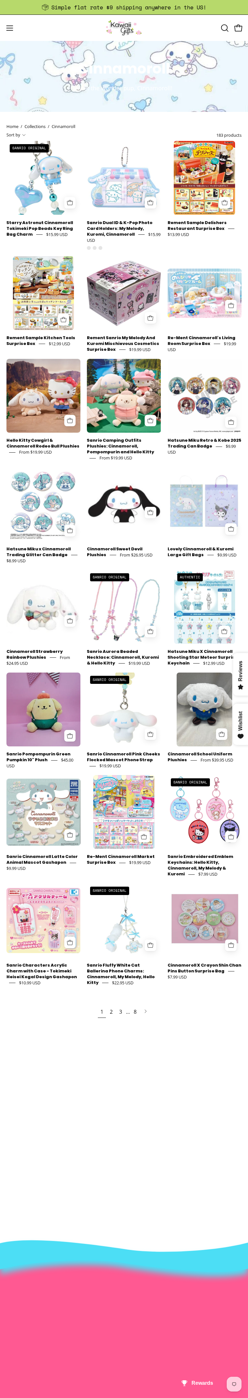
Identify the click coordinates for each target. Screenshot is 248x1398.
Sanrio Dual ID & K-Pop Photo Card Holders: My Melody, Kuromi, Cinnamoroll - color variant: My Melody (95, 248)
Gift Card (17, 1302)
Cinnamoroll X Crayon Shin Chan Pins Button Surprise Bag (204, 968)
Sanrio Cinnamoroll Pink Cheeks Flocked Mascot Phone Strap (123, 757)
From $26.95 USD (136, 555)
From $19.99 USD (35, 452)
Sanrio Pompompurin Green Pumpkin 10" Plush (38, 757)
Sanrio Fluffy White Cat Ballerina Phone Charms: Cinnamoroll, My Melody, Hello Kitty (121, 974)
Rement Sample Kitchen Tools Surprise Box (40, 341)
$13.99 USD (178, 234)
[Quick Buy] (150, 203)
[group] (124, 7)
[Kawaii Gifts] (124, 28)
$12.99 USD (59, 344)
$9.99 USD (226, 555)
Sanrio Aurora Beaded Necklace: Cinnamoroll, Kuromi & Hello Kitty (123, 657)
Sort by (13, 135)
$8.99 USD (16, 561)
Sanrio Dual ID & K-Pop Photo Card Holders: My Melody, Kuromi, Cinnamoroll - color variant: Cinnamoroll (89, 248)
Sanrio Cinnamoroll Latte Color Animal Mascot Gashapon (42, 860)
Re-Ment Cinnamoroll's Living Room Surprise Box (201, 341)
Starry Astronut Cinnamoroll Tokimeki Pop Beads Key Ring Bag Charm (39, 228)
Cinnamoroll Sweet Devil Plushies (114, 552)
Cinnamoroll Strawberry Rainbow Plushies (34, 654)
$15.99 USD (56, 234)
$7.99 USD (207, 874)
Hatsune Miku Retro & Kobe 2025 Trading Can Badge (204, 443)
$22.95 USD (122, 983)
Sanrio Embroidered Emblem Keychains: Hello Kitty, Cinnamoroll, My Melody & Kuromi (200, 865)
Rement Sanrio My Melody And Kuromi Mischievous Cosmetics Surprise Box (123, 344)
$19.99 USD (139, 349)
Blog (11, 1313)
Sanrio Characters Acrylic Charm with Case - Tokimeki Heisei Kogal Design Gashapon (41, 971)
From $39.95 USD (217, 760)
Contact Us (19, 1281)
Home (12, 126)
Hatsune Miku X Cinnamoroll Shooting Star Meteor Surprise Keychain (203, 657)
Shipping (17, 1291)
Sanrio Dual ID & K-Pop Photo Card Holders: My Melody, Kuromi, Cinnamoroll (119, 228)
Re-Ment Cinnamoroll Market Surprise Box (121, 860)
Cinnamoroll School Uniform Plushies (200, 757)
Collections (35, 126)
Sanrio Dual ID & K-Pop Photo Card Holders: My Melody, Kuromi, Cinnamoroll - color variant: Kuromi (100, 248)
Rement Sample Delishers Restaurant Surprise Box (197, 225)
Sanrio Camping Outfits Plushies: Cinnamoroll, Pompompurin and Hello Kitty (120, 446)
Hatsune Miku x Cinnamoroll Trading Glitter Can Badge (38, 552)
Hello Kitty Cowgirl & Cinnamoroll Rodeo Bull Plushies (42, 443)
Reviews (16, 1323)
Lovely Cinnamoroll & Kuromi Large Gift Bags (200, 552)
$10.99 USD (29, 983)
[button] (224, 28)
